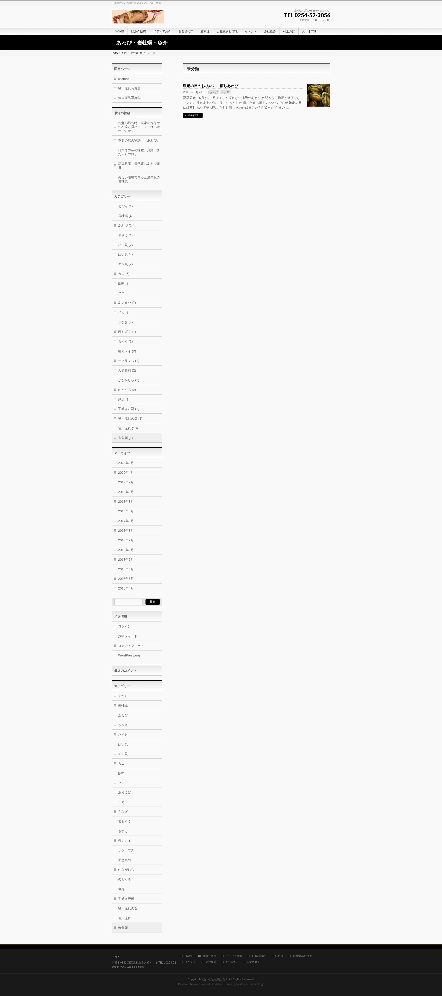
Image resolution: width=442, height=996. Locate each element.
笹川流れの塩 (127, 908)
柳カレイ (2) (127, 351)
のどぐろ (124, 879)
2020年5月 (126, 463)
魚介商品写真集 (129, 98)
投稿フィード (127, 636)
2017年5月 (126, 521)
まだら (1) (125, 206)
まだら (123, 696)
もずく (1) (125, 341)
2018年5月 (126, 511)
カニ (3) (124, 274)
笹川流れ (124, 918)
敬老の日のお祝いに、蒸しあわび (210, 86)
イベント (190, 962)
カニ (121, 763)
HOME (115, 53)
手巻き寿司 (126, 898)
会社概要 (210, 962)
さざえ (123, 725)
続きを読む (193, 115)
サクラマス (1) (128, 361)
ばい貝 (123, 744)
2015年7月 (126, 559)
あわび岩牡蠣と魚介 (215, 979)
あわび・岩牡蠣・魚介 (133, 53)
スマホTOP (253, 962)
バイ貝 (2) (125, 245)
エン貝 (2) (125, 264)
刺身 (121, 889)
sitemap (124, 79)
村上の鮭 (231, 962)
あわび (214, 92)
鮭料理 (279, 956)
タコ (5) (124, 293)
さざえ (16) (126, 235)
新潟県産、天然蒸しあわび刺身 (139, 165)
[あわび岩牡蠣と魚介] (138, 18)
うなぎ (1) (125, 322)
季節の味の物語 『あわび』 (139, 140)
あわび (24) (126, 225)
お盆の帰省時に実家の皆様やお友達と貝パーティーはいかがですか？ (139, 127)
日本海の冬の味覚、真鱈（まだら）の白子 (139, 152)
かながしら (126, 869)
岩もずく (124, 821)
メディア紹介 (234, 956)
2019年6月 (126, 492)
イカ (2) (124, 312)
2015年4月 (126, 588)
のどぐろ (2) (127, 390)
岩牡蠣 (123, 705)
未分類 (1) (125, 438)
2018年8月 (126, 501)
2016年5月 (126, 550)
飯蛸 (121, 773)
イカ (121, 802)
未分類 (225, 92)
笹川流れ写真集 (129, 88)
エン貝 (123, 754)
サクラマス (126, 850)
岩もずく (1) (127, 332)
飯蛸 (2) (124, 283)
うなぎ (123, 811)
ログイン (124, 626)
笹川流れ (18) (128, 428)
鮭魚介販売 (209, 956)
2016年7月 (126, 540)
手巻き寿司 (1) (128, 409)
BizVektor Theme (221, 984)
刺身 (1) (124, 399)
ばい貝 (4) (125, 254)
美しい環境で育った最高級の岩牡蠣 (139, 179)
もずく (123, 831)
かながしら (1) (128, 380)
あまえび (124, 792)
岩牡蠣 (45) (126, 216)
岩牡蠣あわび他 (302, 956)
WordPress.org (129, 655)
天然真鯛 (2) (127, 370)
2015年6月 (126, 569)
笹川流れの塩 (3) (130, 418)
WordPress (201, 984)
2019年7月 (126, 482)
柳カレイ (124, 840)
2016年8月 (126, 530)
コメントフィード (131, 646)
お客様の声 (259, 956)
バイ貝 (123, 734)
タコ (121, 783)
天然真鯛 (124, 860)
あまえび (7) (127, 303)
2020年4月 (126, 472)
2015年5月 (126, 579)
